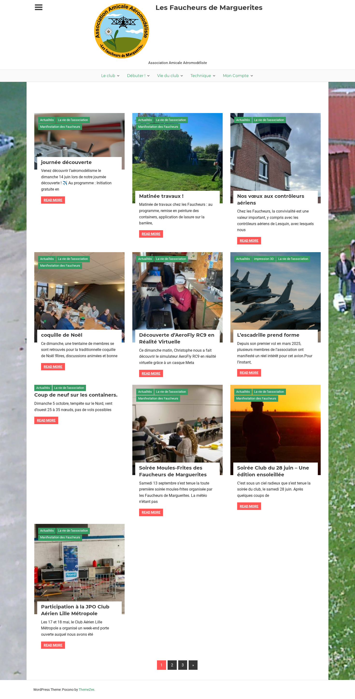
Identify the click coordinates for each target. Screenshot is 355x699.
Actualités (47, 120)
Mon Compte (236, 75)
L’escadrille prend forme (268, 335)
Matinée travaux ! (161, 196)
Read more (53, 200)
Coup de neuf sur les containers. (75, 395)
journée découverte (66, 162)
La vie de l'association (73, 120)
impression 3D (264, 259)
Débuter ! (136, 75)
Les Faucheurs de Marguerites (209, 7)
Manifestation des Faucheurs (60, 126)
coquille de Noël (61, 335)
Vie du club (168, 75)
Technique (201, 75)
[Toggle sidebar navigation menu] (38, 7)
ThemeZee (86, 690)
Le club (108, 75)
